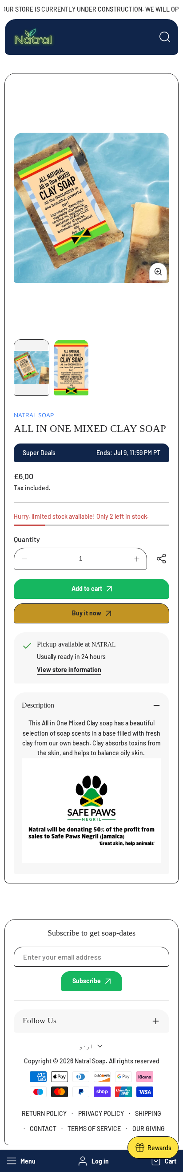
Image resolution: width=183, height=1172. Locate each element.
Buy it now (86, 613)
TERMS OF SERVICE (94, 1128)
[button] (162, 1161)
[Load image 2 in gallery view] (71, 367)
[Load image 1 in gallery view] (31, 367)
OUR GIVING (148, 1128)
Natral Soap (34, 415)
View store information (69, 669)
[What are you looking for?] (164, 37)
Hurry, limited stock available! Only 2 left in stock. (81, 516)
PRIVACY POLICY (101, 1113)
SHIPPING (148, 1113)
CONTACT (43, 1128)
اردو (86, 1046)
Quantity (27, 539)
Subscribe (86, 981)
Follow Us (39, 1020)
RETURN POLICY (44, 1113)
